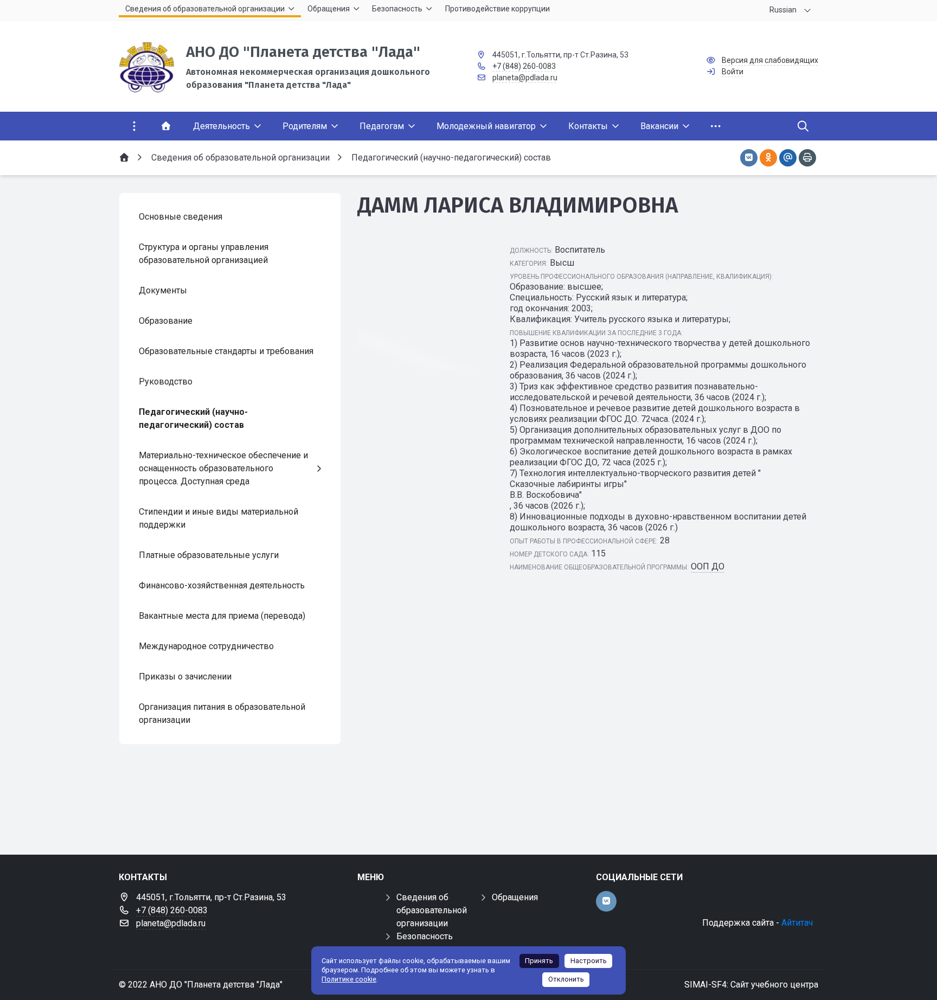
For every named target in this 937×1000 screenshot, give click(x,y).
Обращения (515, 897)
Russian (783, 9)
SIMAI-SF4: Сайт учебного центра (751, 984)
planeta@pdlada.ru (524, 77)
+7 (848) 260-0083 (524, 66)
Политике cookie (349, 979)
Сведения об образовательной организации (431, 910)
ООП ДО (707, 566)
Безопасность (424, 936)
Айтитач (797, 923)
